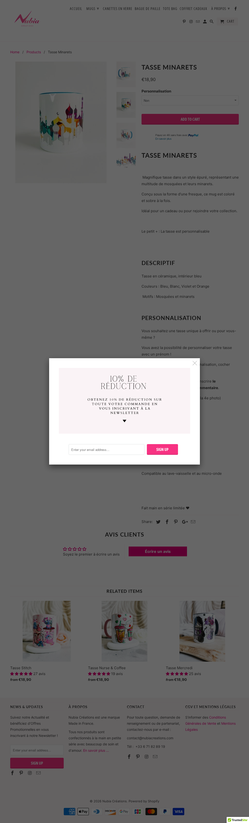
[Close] (195, 363)
